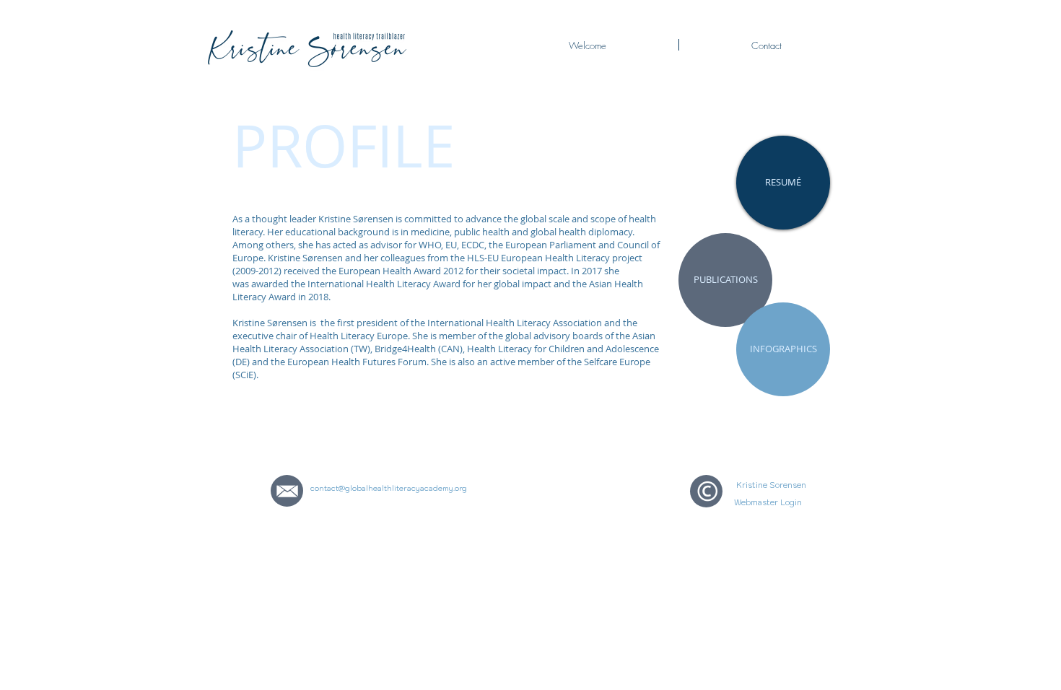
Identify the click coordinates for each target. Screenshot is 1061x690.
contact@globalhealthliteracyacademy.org (388, 488)
